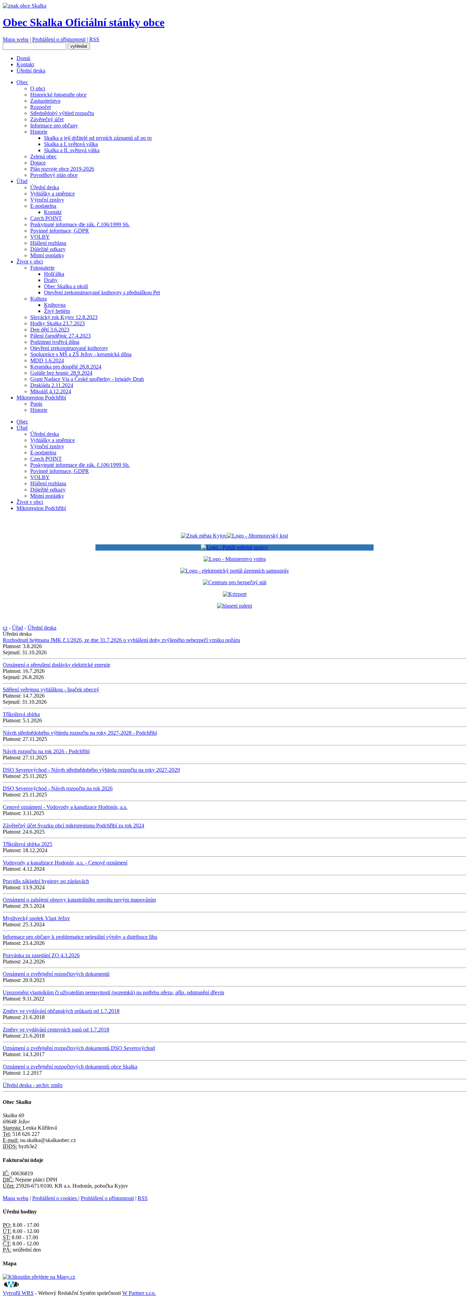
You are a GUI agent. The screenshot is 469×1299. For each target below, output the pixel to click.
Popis (36, 404)
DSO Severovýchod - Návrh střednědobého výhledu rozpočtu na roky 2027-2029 (91, 770)
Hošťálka (54, 274)
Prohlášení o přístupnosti (58, 39)
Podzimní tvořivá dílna (54, 342)
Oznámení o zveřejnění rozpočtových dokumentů (56, 974)
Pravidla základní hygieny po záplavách (46, 881)
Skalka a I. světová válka (71, 144)
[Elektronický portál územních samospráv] (234, 571)
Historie (38, 132)
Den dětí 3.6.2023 (49, 329)
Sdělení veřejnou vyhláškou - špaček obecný (51, 689)
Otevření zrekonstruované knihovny (69, 348)
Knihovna (55, 305)
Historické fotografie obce (58, 95)
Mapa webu (15, 39)
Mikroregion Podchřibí (41, 397)
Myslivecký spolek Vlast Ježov (36, 918)
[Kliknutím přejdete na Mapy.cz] (39, 1277)
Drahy (51, 280)
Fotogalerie (42, 268)
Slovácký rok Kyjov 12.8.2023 (64, 317)
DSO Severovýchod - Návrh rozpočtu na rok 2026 (58, 788)
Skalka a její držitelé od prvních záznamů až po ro (98, 138)
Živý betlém (57, 311)
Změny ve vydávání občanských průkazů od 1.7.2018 (61, 1011)
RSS (94, 39)
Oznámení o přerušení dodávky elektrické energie (56, 665)
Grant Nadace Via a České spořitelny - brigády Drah (87, 379)
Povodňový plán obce (54, 175)
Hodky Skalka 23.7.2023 (57, 323)
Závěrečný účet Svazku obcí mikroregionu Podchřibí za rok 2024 (73, 825)
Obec (22, 82)
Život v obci (29, 261)
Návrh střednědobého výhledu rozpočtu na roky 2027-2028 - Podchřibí (80, 733)
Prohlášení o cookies (55, 1198)
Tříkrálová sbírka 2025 (27, 844)
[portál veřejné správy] (234, 547)
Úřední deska (30, 71)
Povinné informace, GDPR (59, 231)
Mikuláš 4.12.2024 (50, 391)
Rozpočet (40, 107)
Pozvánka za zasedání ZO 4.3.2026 (41, 955)
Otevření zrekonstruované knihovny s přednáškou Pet (102, 292)
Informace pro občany (54, 125)
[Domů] (24, 6)
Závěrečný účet (47, 119)
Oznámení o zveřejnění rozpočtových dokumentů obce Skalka (70, 1067)
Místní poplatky (47, 255)
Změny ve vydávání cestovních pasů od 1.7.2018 (56, 1029)
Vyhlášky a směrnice (52, 193)
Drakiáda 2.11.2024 (51, 385)
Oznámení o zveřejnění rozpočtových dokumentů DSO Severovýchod (79, 1048)
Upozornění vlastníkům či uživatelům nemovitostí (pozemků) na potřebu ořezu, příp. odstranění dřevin (113, 992)
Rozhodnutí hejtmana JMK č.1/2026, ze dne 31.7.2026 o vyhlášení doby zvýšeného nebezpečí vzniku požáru (121, 640)
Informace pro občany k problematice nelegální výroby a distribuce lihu (80, 937)
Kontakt (25, 64)
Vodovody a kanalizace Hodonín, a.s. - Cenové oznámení (65, 863)
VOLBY (40, 237)
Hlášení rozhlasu (48, 243)
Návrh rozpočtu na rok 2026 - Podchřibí (46, 751)
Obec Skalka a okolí (66, 286)
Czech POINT (46, 218)
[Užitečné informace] (234, 582)
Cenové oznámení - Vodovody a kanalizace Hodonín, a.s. (65, 807)
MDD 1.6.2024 (47, 360)
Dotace (38, 163)
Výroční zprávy (47, 200)
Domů (23, 58)
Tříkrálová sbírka (21, 714)
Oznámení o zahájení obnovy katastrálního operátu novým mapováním (79, 900)
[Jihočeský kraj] (234, 536)
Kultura (38, 299)
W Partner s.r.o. (139, 1293)
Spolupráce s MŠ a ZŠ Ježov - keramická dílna (80, 354)
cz (5, 628)
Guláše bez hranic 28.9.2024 (61, 373)
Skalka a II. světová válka (72, 150)
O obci (37, 88)
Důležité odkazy (48, 249)
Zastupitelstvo (45, 101)
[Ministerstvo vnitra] (235, 559)
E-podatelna (43, 206)
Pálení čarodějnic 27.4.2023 (60, 336)
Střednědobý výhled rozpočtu (62, 113)
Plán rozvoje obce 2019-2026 (62, 169)
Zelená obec (43, 156)
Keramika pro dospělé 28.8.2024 (65, 367)
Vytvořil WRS (18, 1293)
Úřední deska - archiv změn (32, 1085)
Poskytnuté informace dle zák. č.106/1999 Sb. (80, 224)
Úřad (21, 181)
